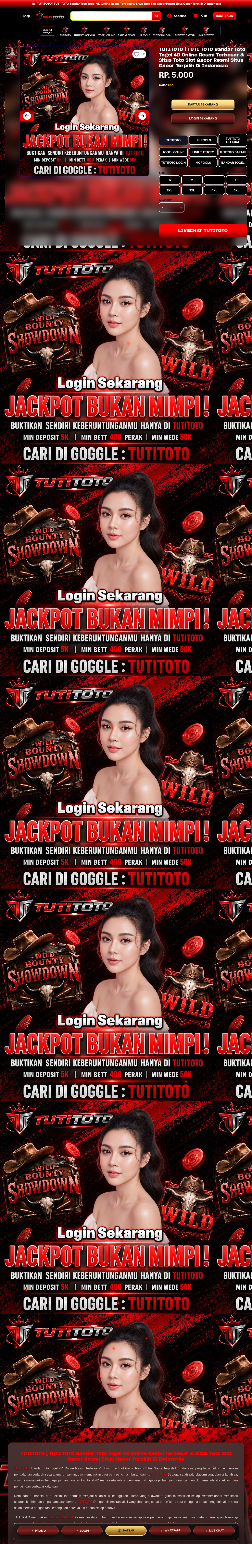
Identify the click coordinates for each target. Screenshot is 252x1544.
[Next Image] (142, 115)
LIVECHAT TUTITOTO (203, 230)
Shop (26, 16)
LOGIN (84, 1531)
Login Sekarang (203, 118)
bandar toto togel (60, 1517)
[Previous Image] (27, 115)
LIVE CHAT (216, 1530)
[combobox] (112, 16)
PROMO (40, 1531)
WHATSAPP (173, 1531)
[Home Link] (50, 16)
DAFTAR (128, 1531)
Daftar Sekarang (203, 104)
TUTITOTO (22, 1468)
